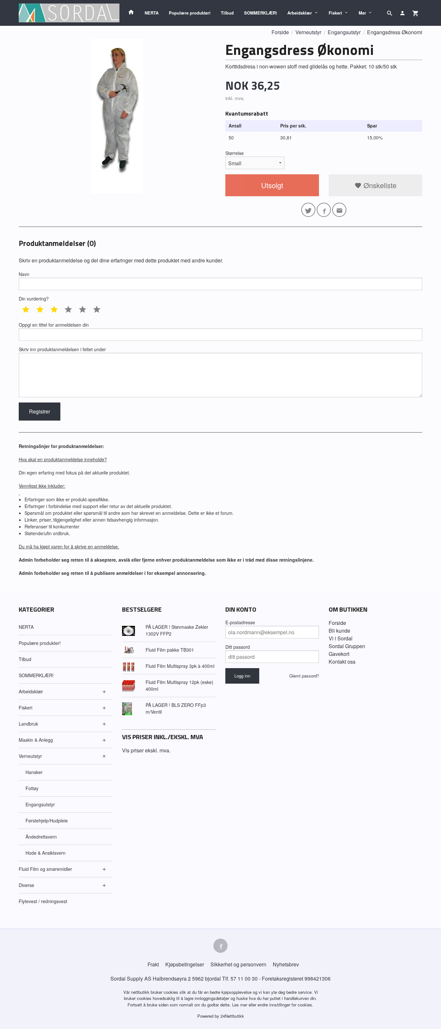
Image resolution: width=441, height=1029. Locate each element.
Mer (362, 13)
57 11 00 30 (244, 978)
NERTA (152, 13)
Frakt (153, 964)
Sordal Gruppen (347, 646)
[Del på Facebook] (324, 210)
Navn (24, 274)
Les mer (240, 1005)
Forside (280, 32)
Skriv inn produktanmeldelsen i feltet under (62, 349)
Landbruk (28, 723)
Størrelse (234, 153)
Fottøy (32, 788)
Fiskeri (335, 13)
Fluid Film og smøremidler (45, 869)
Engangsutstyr (40, 804)
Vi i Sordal (341, 638)
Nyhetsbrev (286, 964)
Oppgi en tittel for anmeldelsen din (54, 324)
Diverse (26, 885)
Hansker (34, 772)
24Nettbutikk (232, 1016)
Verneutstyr (30, 756)
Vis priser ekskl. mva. (146, 750)
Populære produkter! (189, 13)
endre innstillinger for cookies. (285, 1005)
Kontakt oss (342, 661)
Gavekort (339, 653)
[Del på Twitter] (308, 210)
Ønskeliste (379, 185)
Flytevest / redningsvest (43, 901)
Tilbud (227, 13)
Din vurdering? (34, 298)
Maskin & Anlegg (36, 740)
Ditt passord (237, 647)
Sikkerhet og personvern (238, 964)
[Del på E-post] (339, 210)
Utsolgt (272, 185)
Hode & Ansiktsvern (46, 853)
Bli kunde (339, 630)
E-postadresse (240, 622)
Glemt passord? (304, 676)
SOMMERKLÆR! (260, 13)
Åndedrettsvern (41, 836)
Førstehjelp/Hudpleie (47, 820)
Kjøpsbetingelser (184, 964)
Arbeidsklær (299, 13)
